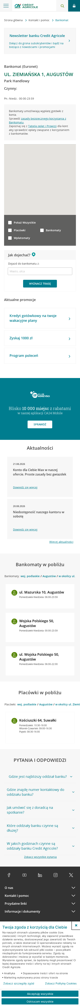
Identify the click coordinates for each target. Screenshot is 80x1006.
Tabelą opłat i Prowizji (42, 126)
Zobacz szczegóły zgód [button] (18, 983)
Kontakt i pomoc (39, 20)
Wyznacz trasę (40, 283)
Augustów (49, 576)
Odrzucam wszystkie (40, 1001)
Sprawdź (40, 424)
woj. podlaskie (30, 576)
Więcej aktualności (61, 542)
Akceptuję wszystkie (40, 993)
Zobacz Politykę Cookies (61, 983)
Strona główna (13, 20)
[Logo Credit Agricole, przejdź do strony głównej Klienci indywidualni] (26, 6)
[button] (76, 925)
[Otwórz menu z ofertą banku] (6, 6)
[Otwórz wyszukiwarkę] (62, 6)
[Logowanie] (74, 6)
